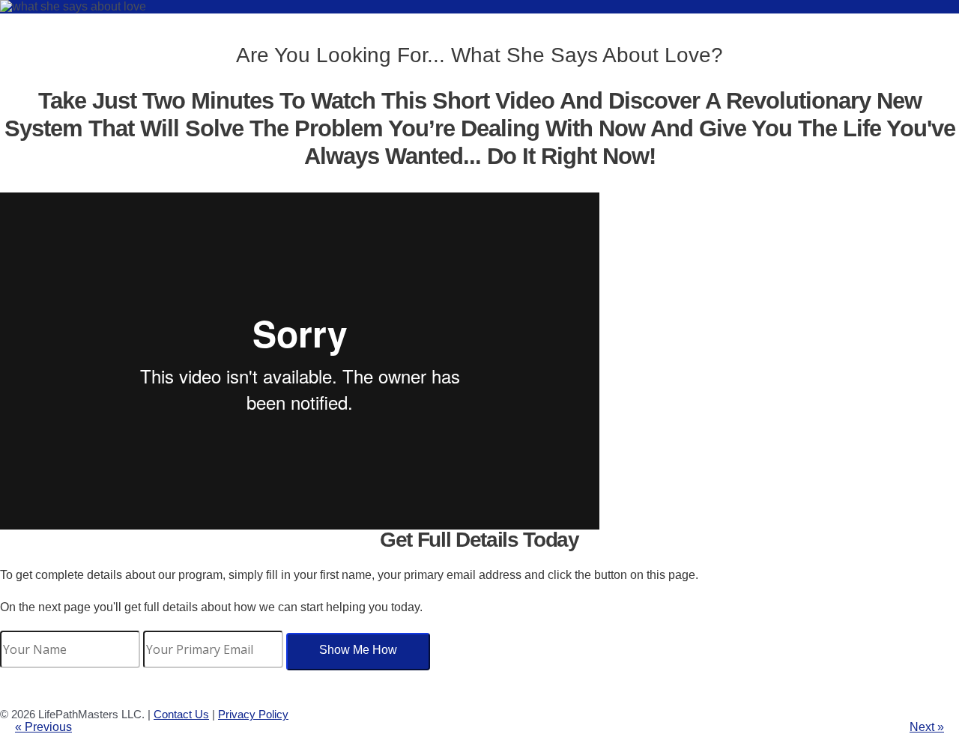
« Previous (43, 727)
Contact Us (181, 714)
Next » (927, 727)
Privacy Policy (253, 714)
